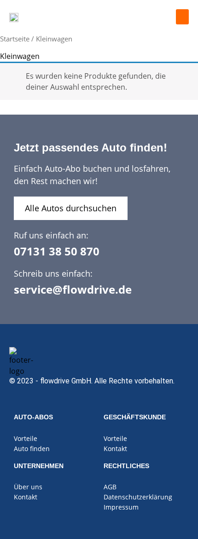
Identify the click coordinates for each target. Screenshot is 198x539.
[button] (182, 16)
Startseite (14, 38)
